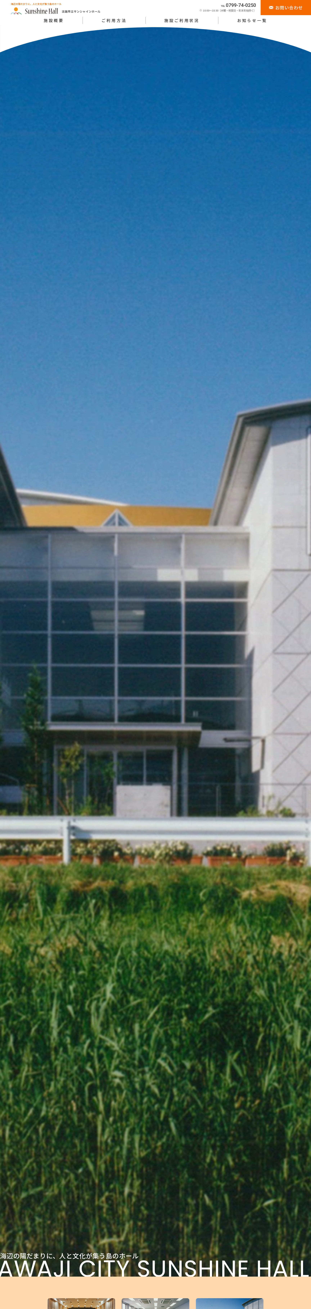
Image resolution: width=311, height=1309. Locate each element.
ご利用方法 (114, 20)
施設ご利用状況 (181, 20)
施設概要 (54, 20)
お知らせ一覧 (252, 20)
